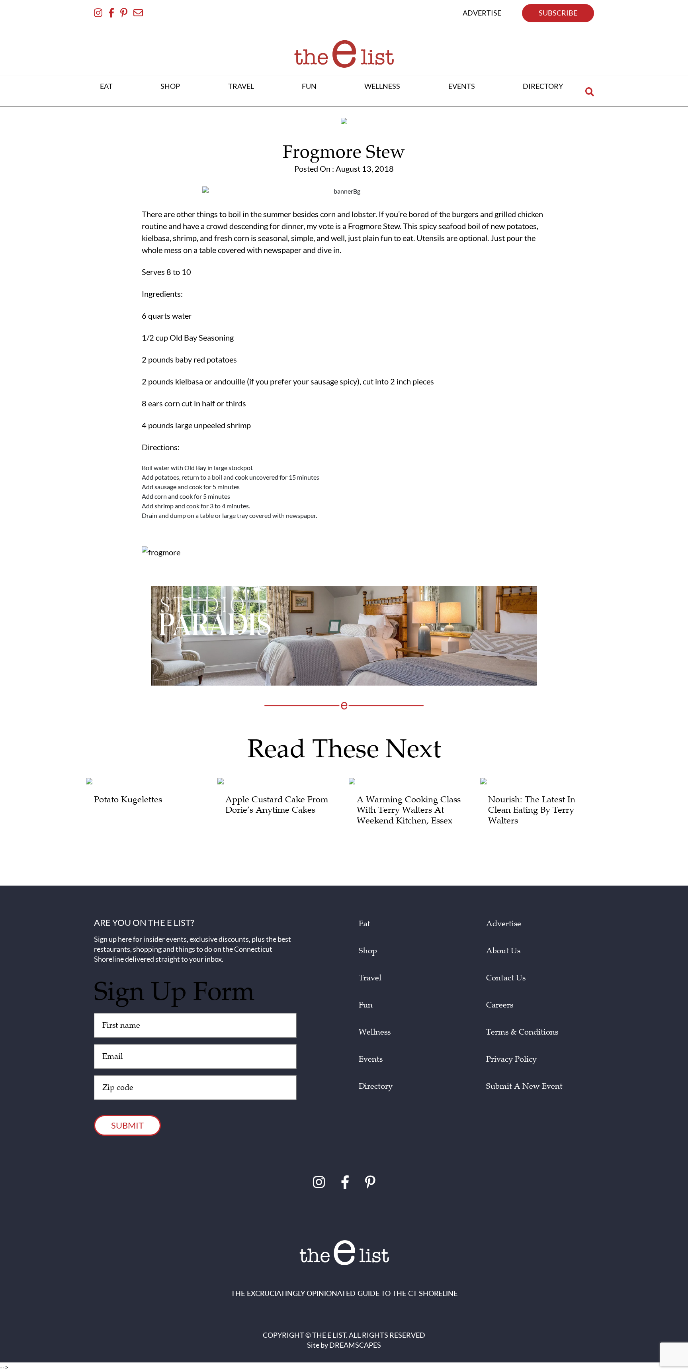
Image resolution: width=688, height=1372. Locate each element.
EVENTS (461, 86)
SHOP (170, 86)
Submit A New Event (524, 1086)
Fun (366, 1005)
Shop (368, 951)
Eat (364, 924)
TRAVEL (241, 86)
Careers (499, 1005)
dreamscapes (355, 1345)
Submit (127, 1125)
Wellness (375, 1032)
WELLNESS (382, 86)
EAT (106, 86)
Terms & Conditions (522, 1032)
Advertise (503, 924)
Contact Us (506, 978)
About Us (503, 951)
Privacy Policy (511, 1059)
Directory (376, 1086)
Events (371, 1059)
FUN (309, 86)
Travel (370, 978)
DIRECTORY (543, 86)
